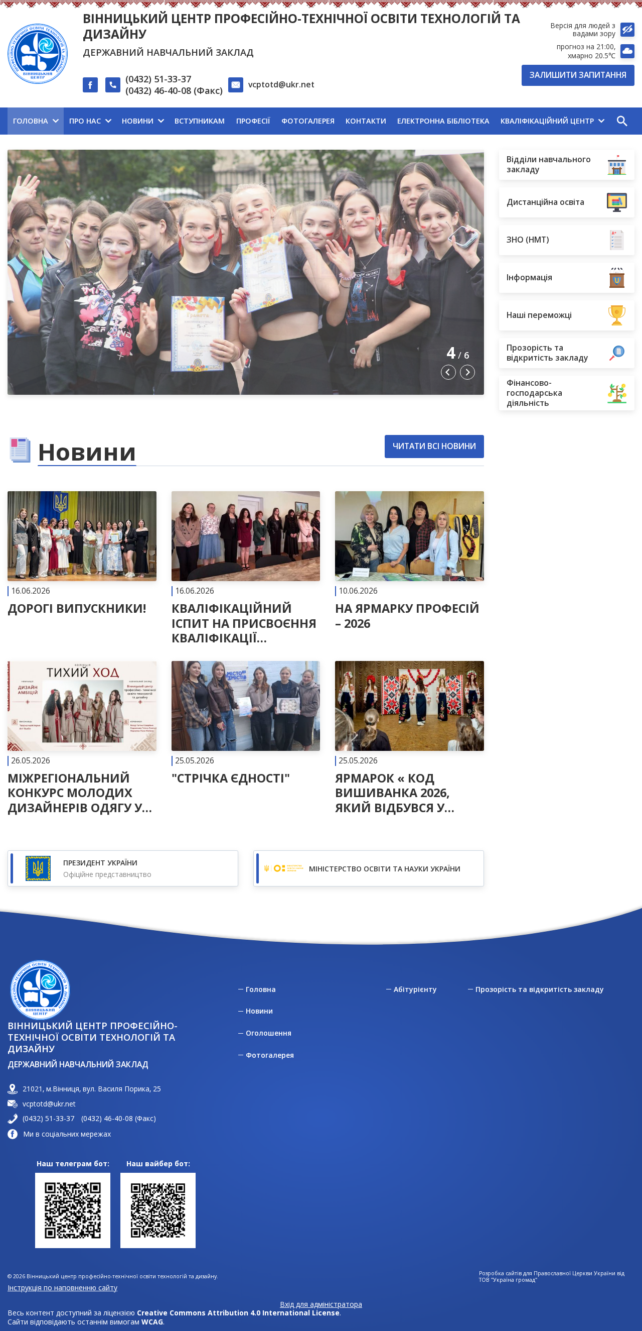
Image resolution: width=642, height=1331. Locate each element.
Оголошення (268, 1033)
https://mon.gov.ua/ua (369, 868)
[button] (621, 121)
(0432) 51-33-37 (158, 79)
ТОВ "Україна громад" (508, 1280)
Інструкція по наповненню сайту (62, 1287)
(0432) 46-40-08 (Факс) (174, 90)
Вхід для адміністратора (321, 1304)
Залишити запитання (578, 74)
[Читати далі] (82, 553)
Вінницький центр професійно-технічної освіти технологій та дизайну (301, 26)
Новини (259, 1011)
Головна (261, 989)
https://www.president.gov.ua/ (123, 868)
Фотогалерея (270, 1055)
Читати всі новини (434, 446)
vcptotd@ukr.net (281, 84)
